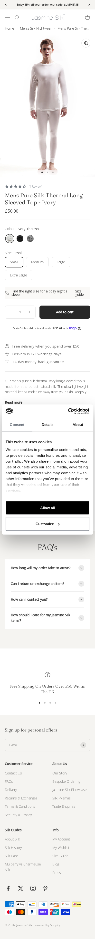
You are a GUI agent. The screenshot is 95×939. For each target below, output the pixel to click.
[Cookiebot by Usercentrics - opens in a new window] (68, 411)
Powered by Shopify (47, 925)
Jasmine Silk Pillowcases (70, 789)
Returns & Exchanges (21, 798)
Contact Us (13, 773)
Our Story (59, 773)
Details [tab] (48, 425)
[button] (47, 186)
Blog (55, 864)
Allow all (47, 508)
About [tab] (78, 425)
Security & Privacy (18, 815)
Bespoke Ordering (66, 781)
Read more (13, 402)
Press (56, 872)
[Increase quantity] (29, 312)
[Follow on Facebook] (8, 888)
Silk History (13, 847)
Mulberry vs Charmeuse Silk (23, 867)
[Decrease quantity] (11, 312)
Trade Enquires (63, 806)
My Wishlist (60, 847)
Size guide (79, 293)
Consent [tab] (17, 425)
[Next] (89, 4)
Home (9, 28)
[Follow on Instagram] (33, 888)
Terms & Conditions (20, 806)
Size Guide (60, 856)
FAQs (9, 781)
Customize (45, 524)
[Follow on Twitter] (20, 888)
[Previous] (6, 4)
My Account (61, 839)
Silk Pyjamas (61, 798)
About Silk (12, 839)
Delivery (11, 789)
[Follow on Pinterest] (45, 888)
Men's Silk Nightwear (36, 28)
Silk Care (11, 856)
